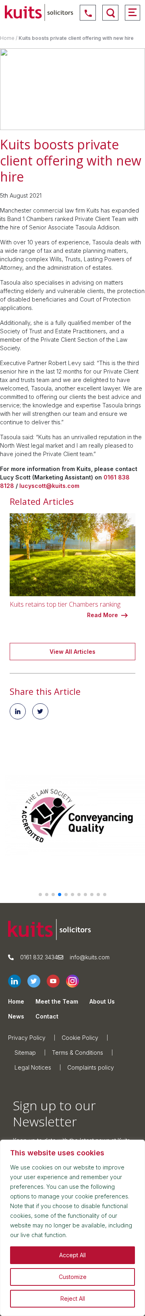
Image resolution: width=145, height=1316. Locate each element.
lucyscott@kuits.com (49, 485)
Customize (73, 1276)
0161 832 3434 (39, 957)
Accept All (72, 1255)
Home (7, 38)
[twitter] (37, 981)
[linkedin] (17, 981)
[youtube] (56, 981)
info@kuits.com (90, 957)
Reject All (72, 1298)
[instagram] (75, 981)
